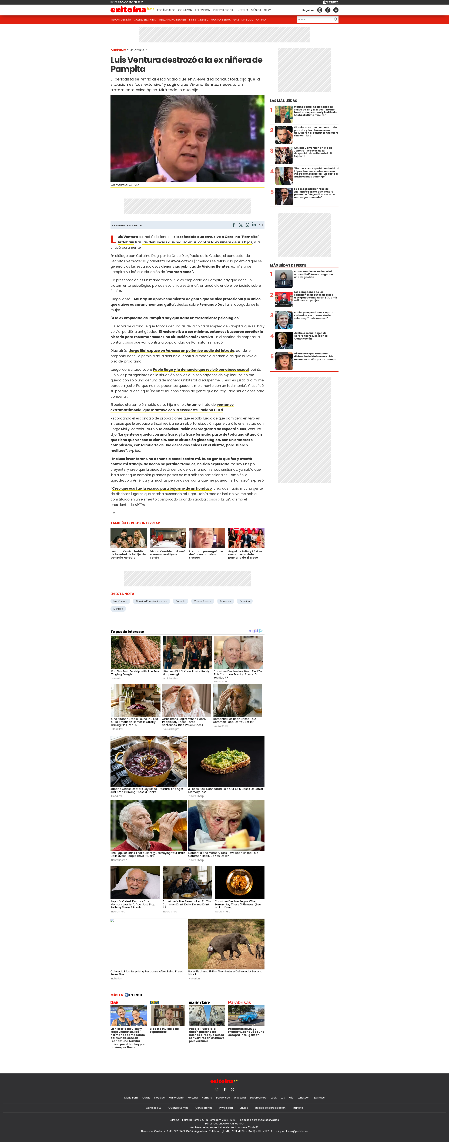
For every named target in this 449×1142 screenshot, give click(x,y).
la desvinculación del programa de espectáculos (202, 429)
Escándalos (166, 10)
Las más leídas (283, 100)
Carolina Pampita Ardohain (151, 601)
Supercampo (258, 1097)
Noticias (159, 1097)
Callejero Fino (145, 20)
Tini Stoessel (198, 20)
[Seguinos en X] (336, 10)
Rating (261, 20)
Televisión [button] (202, 10)
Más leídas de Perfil (288, 265)
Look (274, 1097)
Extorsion (245, 601)
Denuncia (225, 601)
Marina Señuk (220, 20)
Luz (283, 1097)
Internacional (224, 10)
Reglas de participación (270, 1108)
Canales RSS (153, 1108)
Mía (291, 1097)
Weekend (240, 1097)
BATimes (319, 1097)
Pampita (180, 601)
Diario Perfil (131, 1097)
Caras (146, 1097)
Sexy (267, 10)
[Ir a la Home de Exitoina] (132, 10)
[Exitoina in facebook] (327, 10)
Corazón (185, 10)
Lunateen (303, 1097)
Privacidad (226, 1108)
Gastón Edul (243, 20)
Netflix (242, 10)
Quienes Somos (178, 1108)
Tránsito (298, 1108)
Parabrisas (223, 1097)
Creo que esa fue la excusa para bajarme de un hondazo (162, 488)
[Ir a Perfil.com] (331, 3)
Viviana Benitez (202, 601)
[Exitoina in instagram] (319, 10)
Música (256, 10)
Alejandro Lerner (172, 20)
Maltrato (118, 608)
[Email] (261, 225)
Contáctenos (203, 1108)
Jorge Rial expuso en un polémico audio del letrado (181, 350)
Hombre (207, 1097)
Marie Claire (176, 1097)
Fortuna (193, 1097)
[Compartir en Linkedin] (254, 224)
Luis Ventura (120, 601)
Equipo (244, 1108)
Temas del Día (120, 20)
